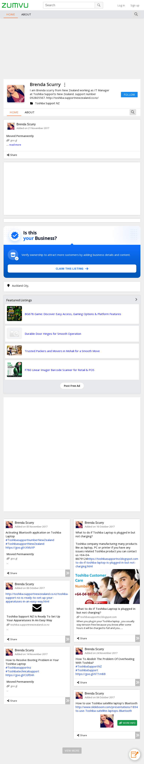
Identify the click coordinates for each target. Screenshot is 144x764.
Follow (129, 94)
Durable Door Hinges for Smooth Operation (53, 334)
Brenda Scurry (26, 124)
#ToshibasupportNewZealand (25, 544)
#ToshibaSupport (87, 670)
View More (72, 750)
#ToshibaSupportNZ (89, 666)
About (26, 14)
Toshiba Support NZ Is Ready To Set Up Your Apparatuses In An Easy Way (33, 618)
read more (15, 144)
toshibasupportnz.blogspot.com (98, 617)
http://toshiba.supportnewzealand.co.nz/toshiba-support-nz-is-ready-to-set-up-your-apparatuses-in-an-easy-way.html (37, 597)
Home (10, 14)
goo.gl (13, 140)
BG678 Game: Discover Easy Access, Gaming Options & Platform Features (73, 314)
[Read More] (67, 573)
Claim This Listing (69, 268)
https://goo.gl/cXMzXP (20, 547)
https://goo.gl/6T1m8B (91, 674)
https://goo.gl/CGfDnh (20, 675)
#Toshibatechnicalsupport (22, 671)
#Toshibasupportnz (18, 667)
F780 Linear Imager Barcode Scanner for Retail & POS (59, 370)
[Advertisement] (72, 48)
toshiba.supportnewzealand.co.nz (30, 624)
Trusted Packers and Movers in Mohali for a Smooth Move (62, 351)
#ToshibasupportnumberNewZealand (30, 540)
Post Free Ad (72, 386)
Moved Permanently (20, 136)
